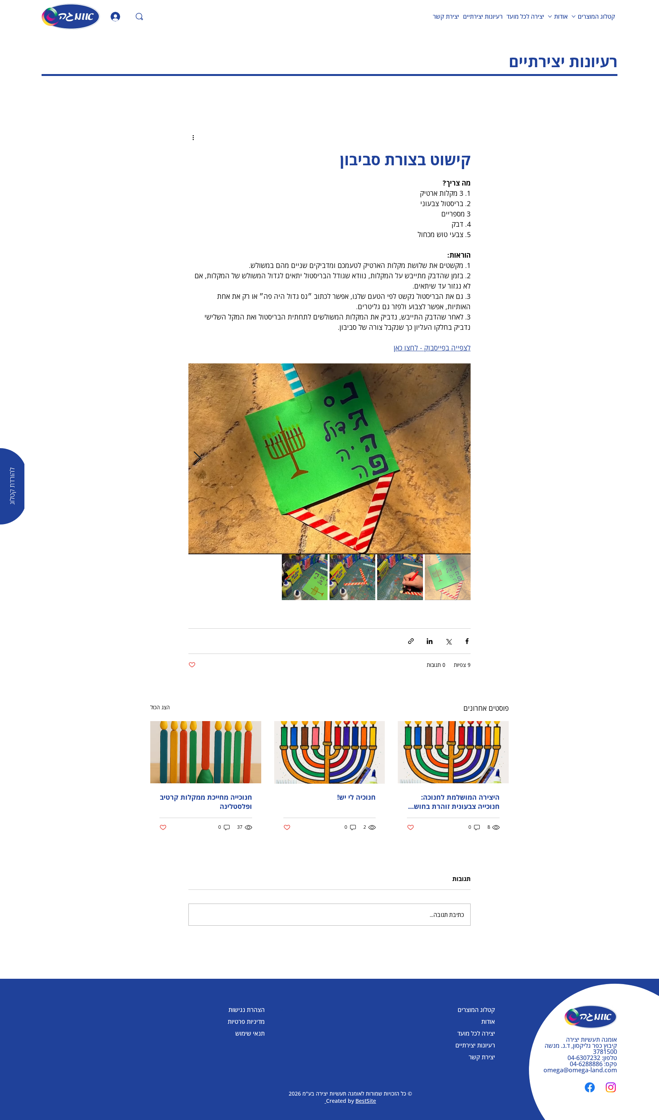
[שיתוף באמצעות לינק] (411, 641)
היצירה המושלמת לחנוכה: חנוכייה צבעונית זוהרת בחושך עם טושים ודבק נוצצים (455, 801)
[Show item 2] (400, 577)
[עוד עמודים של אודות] (550, 16)
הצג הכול (160, 707)
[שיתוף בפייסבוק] (467, 641)
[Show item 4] (305, 577)
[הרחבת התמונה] (329, 458)
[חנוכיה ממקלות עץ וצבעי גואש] (205, 752)
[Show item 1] (448, 577)
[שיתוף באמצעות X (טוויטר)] (448, 641)
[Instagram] (610, 1087)
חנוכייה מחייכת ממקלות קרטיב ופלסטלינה (206, 801)
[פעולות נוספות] (193, 137)
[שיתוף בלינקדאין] (429, 641)
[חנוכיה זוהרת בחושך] (453, 752)
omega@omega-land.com (580, 1070)
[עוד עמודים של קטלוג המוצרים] (573, 16)
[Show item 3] (352, 577)
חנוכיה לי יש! (356, 797)
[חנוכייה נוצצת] (329, 752)
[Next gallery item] (197, 458)
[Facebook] (589, 1087)
